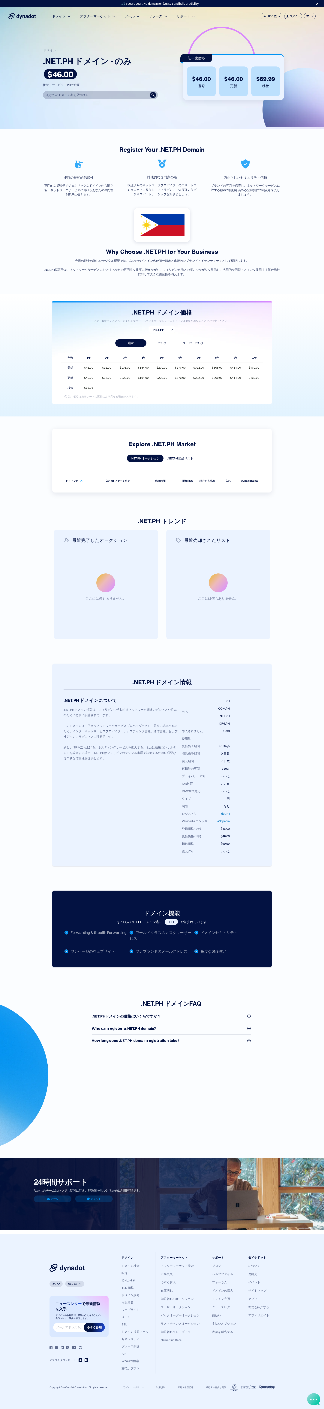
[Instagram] (56, 1347)
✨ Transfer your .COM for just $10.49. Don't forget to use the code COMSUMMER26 (160, 3)
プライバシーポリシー (132, 1387)
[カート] (310, 16)
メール (54, 1198)
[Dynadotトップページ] (22, 16)
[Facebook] (51, 1347)
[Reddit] (80, 1347)
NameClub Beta (171, 1340)
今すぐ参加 (94, 1327)
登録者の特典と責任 (216, 1387)
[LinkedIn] (62, 1347)
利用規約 (160, 1387)
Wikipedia (223, 821)
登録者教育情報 (186, 1387)
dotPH (225, 813)
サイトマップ (257, 1290)
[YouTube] (74, 1347)
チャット (96, 1198)
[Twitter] (67, 1347)
